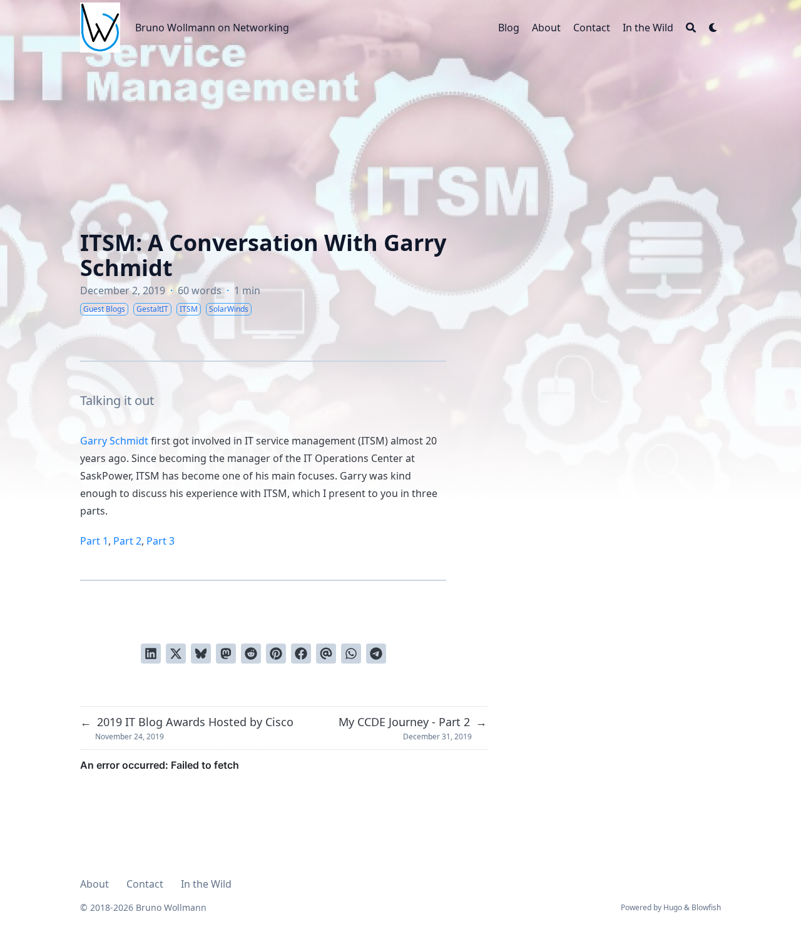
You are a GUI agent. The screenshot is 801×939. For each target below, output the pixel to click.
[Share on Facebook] (301, 654)
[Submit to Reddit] (251, 654)
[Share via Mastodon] (226, 654)
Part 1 (94, 541)
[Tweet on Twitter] (176, 654)
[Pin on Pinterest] (276, 654)
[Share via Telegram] (376, 654)
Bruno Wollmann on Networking (212, 27)
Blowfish (706, 907)
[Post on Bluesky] (201, 654)
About (94, 884)
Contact (144, 884)
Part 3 (160, 541)
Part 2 (127, 541)
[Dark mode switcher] (713, 28)
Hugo (672, 907)
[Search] (691, 28)
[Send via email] (326, 654)
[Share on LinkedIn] (151, 654)
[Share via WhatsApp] (351, 654)
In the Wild (206, 884)
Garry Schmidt (114, 441)
